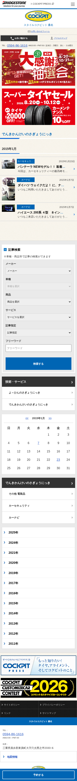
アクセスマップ (60, 38)
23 (58, 459)
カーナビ (14, 517)
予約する (38, 774)
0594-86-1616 (17, 45)
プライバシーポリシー (53, 704)
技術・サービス (15, 381)
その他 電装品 (17, 493)
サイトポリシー (12, 704)
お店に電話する (21, 38)
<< (26, 418)
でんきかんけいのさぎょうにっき (28, 404)
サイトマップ (49, 713)
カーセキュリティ (19, 505)
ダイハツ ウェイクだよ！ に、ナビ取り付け (47, 185)
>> (50, 418)
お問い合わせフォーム (40, 31)
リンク (7, 713)
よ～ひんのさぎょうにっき (24, 392)
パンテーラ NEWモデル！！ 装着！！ (43, 166)
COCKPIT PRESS (42, 4)
